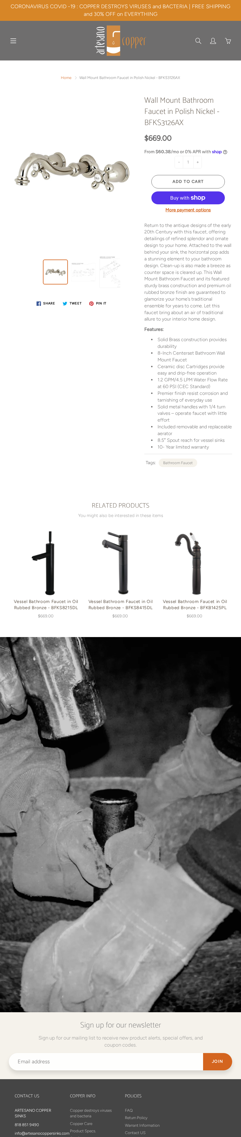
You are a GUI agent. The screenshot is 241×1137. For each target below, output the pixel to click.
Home (66, 77)
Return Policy (136, 1117)
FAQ (129, 1110)
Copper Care (81, 1123)
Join (217, 1061)
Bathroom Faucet (178, 463)
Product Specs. (83, 1130)
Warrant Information (142, 1125)
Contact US (135, 1132)
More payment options (188, 210)
